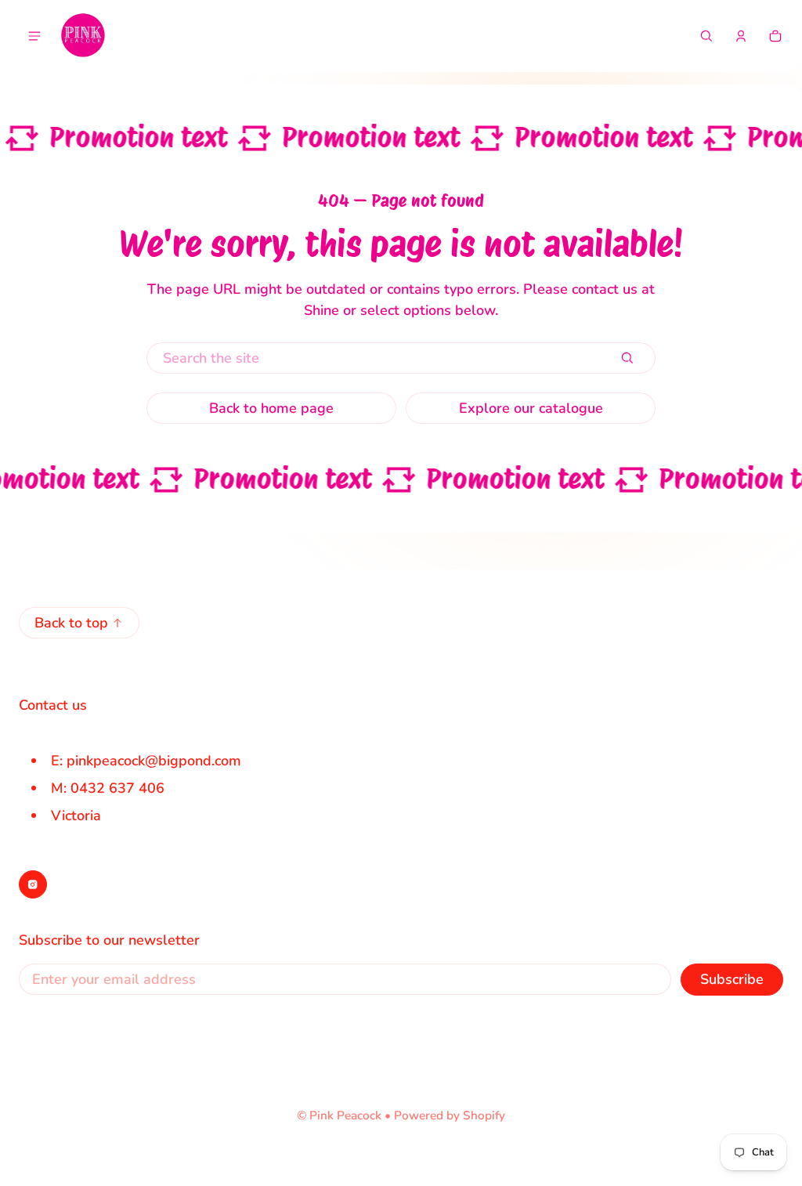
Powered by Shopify (449, 1115)
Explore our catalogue (531, 408)
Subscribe (732, 979)
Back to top (71, 622)
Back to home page (271, 408)
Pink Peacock (345, 1115)
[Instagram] (33, 884)
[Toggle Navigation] (34, 36)
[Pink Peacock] (83, 36)
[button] (706, 36)
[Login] (741, 36)
